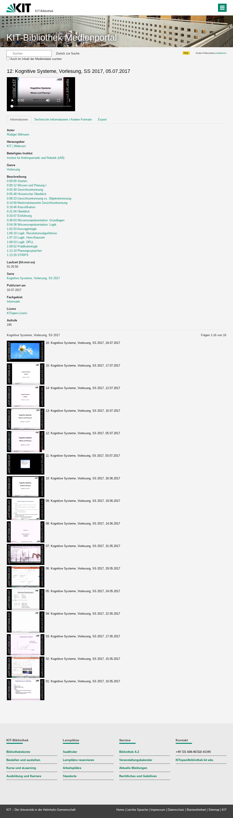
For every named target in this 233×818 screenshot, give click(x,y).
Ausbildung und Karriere (23, 776)
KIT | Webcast (16, 146)
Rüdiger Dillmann (18, 134)
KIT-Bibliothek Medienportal (61, 37)
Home (120, 809)
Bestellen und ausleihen (23, 760)
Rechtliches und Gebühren (138, 776)
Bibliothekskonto (18, 752)
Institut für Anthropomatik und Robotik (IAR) (35, 158)
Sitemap (213, 809)
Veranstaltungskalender (135, 760)
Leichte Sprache (137, 809)
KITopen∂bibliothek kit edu (194, 760)
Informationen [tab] (19, 119)
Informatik (13, 301)
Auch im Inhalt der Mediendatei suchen (36, 59)
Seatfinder (70, 752)
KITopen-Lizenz (17, 313)
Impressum (157, 809)
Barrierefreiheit (196, 809)
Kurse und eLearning (21, 768)
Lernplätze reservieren (78, 760)
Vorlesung (13, 169)
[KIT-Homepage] (18, 7)
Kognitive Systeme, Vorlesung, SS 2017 (33, 278)
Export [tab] (102, 119)
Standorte (69, 776)
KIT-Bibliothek (44, 11)
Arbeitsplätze (72, 768)
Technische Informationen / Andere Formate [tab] (63, 119)
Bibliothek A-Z (129, 752)
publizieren (221, 53)
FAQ (186, 53)
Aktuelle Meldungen (133, 768)
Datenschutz (176, 809)
